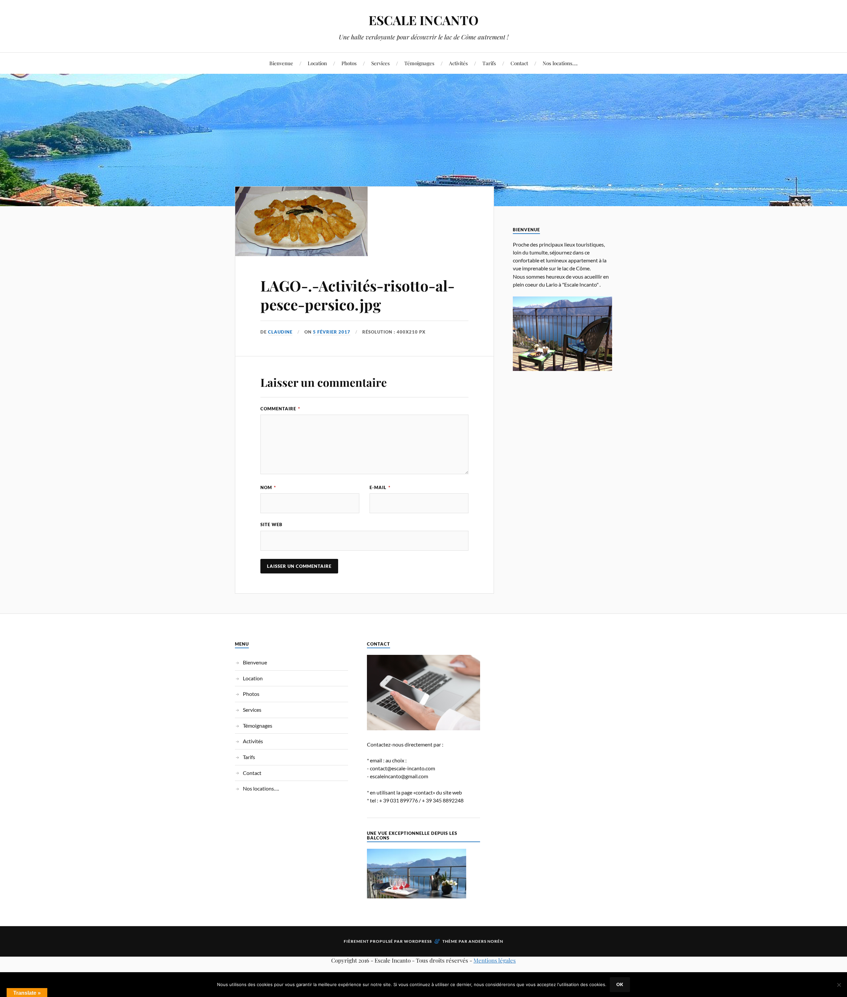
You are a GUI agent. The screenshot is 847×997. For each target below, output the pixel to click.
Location (317, 63)
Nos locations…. (560, 63)
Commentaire (280, 408)
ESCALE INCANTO (423, 20)
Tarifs (489, 63)
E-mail (380, 487)
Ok (619, 984)
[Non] (838, 984)
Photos (349, 63)
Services (380, 63)
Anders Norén (485, 941)
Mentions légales (494, 960)
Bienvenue (281, 63)
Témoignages (419, 63)
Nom (268, 487)
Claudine (280, 332)
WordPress (418, 941)
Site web (271, 524)
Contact (519, 63)
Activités (458, 63)
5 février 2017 (331, 332)
